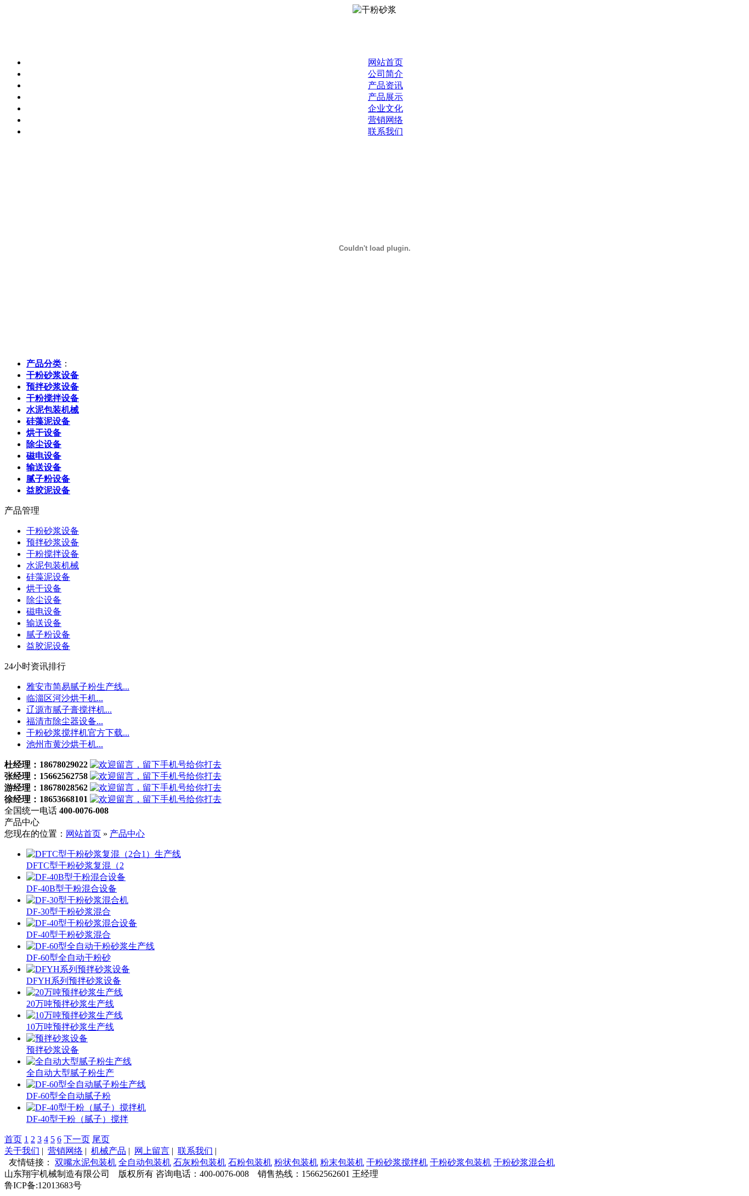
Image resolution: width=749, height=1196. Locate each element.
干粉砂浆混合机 (524, 1162)
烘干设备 (43, 588)
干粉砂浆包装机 (460, 1162)
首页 (13, 1139)
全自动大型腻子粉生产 (70, 1072)
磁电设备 (43, 611)
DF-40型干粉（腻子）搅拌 (77, 1119)
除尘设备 (43, 600)
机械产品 (108, 1150)
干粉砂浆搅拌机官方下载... (77, 732)
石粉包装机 (250, 1162)
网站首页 (385, 62)
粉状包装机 (296, 1162)
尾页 (101, 1139)
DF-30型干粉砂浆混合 (68, 911)
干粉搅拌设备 (52, 553)
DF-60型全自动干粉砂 (68, 957)
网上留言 (151, 1150)
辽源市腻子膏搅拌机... (69, 709)
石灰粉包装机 (199, 1162)
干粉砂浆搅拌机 (397, 1162)
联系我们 (385, 131)
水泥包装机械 (52, 565)
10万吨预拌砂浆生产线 (70, 1026)
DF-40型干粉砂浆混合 (68, 934)
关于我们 (21, 1150)
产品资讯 (385, 85)
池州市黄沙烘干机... (64, 744)
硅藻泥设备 (48, 577)
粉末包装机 (342, 1162)
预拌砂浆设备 (52, 542)
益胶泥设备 (48, 646)
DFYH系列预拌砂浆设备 (73, 980)
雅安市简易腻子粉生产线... (77, 686)
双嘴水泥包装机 (85, 1162)
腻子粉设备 (48, 634)
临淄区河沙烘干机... (64, 698)
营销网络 (385, 120)
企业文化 (385, 108)
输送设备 (43, 623)
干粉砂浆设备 (52, 530)
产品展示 (385, 96)
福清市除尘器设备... (64, 721)
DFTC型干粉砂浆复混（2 (75, 865)
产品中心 (127, 833)
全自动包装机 (144, 1162)
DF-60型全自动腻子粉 (68, 1096)
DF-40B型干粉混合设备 (71, 888)
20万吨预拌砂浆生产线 (70, 1003)
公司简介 (385, 73)
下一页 (77, 1139)
